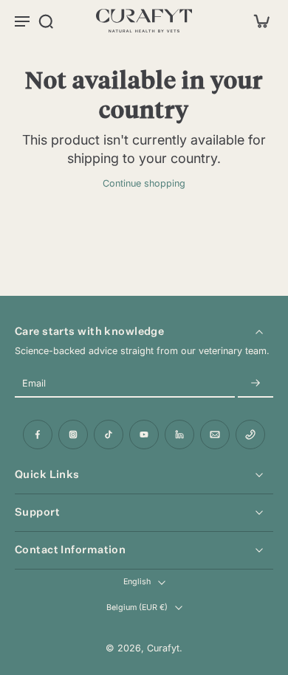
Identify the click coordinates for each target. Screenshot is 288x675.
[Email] (215, 434)
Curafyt (163, 648)
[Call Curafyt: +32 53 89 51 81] (250, 434)
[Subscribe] (255, 384)
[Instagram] (73, 434)
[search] (46, 20)
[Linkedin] (179, 434)
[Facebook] (37, 434)
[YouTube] (144, 434)
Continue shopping (144, 183)
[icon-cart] (257, 20)
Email (34, 384)
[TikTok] (108, 434)
